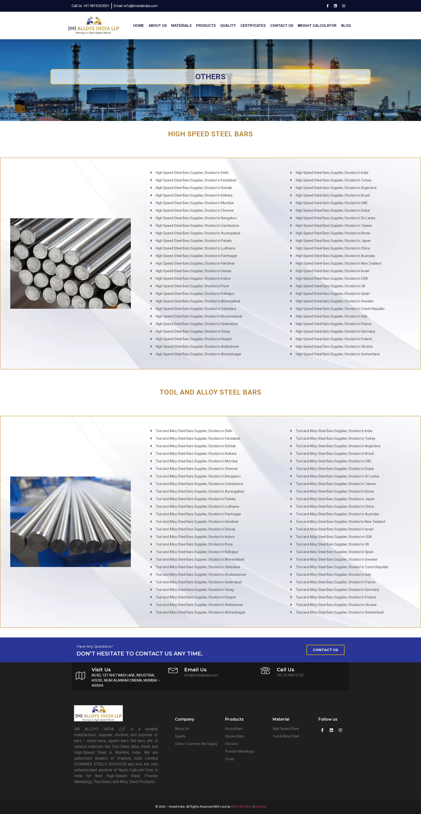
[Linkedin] (335, 5)
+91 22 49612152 (290, 675)
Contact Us (281, 25)
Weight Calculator (317, 25)
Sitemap (260, 806)
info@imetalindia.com (201, 675)
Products (206, 25)
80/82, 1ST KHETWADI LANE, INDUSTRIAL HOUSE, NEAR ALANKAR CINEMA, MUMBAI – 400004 (126, 680)
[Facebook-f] (327, 5)
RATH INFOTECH (242, 806)
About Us (158, 25)
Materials (181, 25)
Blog (346, 25)
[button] (325, 650)
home (138, 25)
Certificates (253, 25)
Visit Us (101, 670)
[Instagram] (343, 5)
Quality (228, 25)
